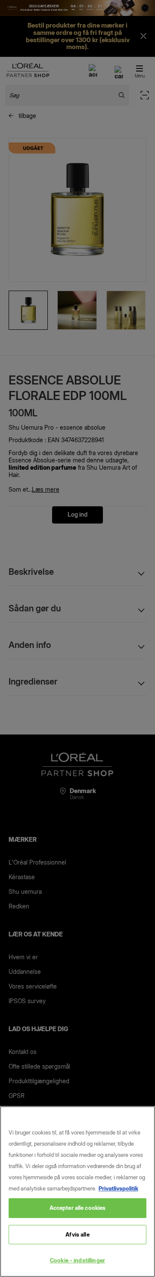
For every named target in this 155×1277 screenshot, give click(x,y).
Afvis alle (77, 1234)
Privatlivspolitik (118, 1188)
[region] (77, 1191)
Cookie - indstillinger (77, 1260)
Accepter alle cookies (78, 1207)
